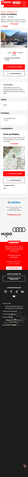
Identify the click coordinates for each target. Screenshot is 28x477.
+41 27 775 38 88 (14, 263)
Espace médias (8, 317)
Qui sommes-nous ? (9, 325)
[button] (14, 39)
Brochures (7, 303)
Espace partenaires (10, 311)
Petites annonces (9, 314)
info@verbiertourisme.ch (14, 261)
